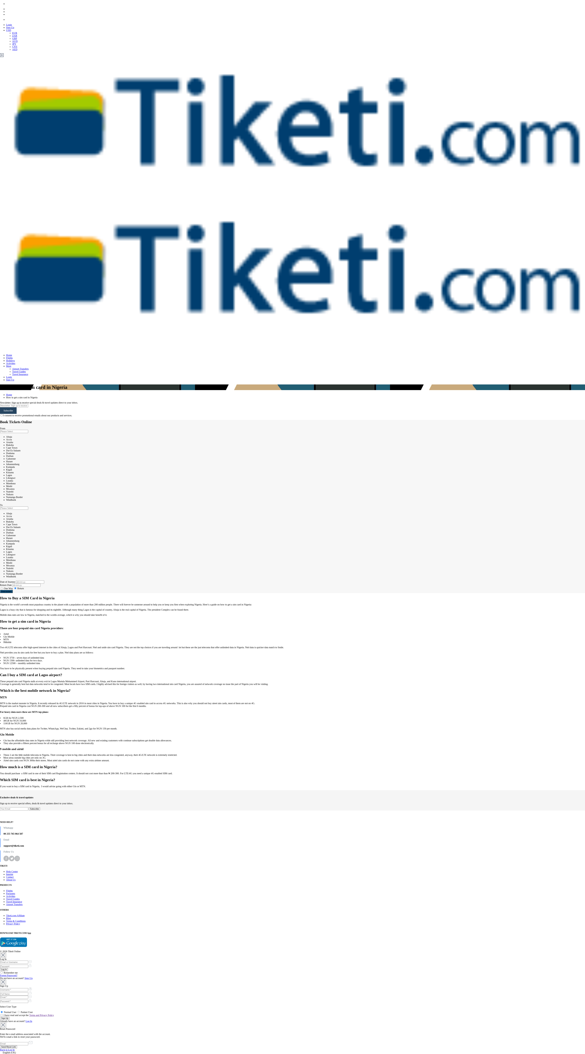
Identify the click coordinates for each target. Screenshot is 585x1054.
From (2, 428)
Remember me (10, 972)
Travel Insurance (20, 374)
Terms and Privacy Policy (41, 1015)
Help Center (12, 871)
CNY (15, 46)
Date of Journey (8, 582)
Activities (10, 363)
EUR (14, 33)
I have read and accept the (28, 1015)
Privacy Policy (13, 923)
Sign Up (10, 27)
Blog (8, 918)
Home (9, 355)
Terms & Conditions (16, 921)
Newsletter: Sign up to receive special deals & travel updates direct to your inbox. (39, 402)
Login (9, 24)
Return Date (6, 585)
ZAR (14, 35)
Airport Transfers (20, 369)
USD (8, 30)
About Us (11, 879)
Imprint (9, 874)
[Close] (3, 955)
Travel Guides (19, 371)
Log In (29, 1021)
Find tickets (6, 591)
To (1, 505)
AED (14, 49)
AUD (15, 41)
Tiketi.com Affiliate (15, 915)
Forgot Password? (8, 975)
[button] (292, 1052)
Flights (9, 358)
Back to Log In (7, 1050)
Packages (10, 893)
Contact (10, 877)
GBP (14, 38)
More (8, 366)
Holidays (10, 360)
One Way (8, 588)
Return (20, 588)
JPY (14, 44)
